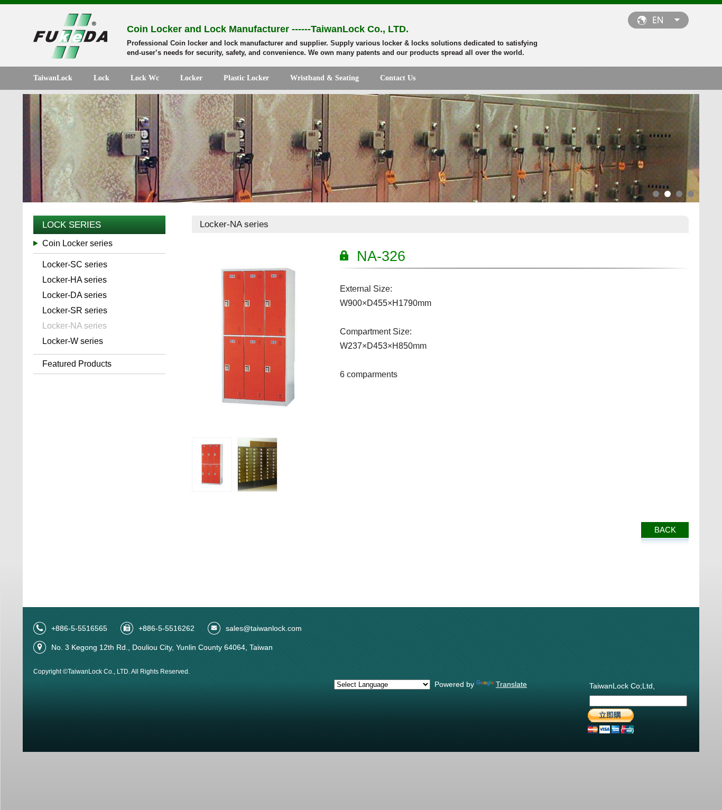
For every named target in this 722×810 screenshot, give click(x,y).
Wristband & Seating (324, 78)
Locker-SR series (74, 310)
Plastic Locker (246, 78)
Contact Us (397, 78)
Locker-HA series (74, 279)
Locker (191, 78)
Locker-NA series (74, 325)
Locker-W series (72, 341)
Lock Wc (145, 78)
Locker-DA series (74, 295)
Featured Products (77, 363)
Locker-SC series (74, 264)
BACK (665, 529)
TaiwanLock (52, 78)
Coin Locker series (77, 243)
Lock (101, 78)
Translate (511, 684)
